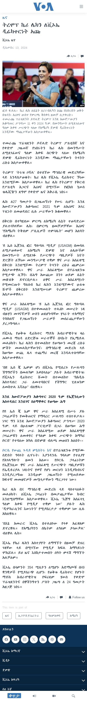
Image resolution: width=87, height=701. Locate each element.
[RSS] (43, 639)
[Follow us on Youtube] (15, 639)
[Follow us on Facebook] (6, 639)
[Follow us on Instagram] (25, 639)
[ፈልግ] (73, 696)
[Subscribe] (61, 639)
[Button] (71, 56)
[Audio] (34, 696)
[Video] (54, 696)
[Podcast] (52, 639)
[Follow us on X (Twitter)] (34, 639)
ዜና (4, 18)
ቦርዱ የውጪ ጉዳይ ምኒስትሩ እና (27, 450)
